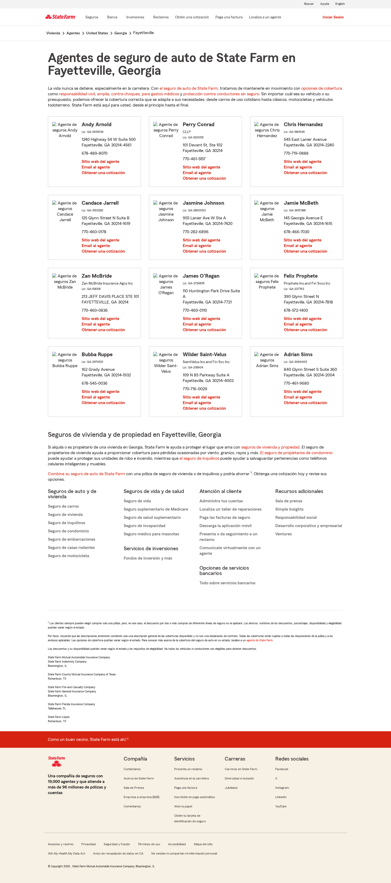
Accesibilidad (177, 844)
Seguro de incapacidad (144, 526)
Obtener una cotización (103, 173)
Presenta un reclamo (188, 769)
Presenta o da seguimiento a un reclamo (228, 537)
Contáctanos (132, 769)
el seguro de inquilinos (199, 458)
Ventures (283, 534)
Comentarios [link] (132, 806)
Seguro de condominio (68, 531)
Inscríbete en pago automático (194, 797)
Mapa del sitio (203, 844)
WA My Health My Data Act (66, 853)
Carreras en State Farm (241, 769)
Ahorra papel (183, 806)
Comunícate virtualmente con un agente (230, 551)
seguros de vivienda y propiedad (270, 447)
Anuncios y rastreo (60, 844)
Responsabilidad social (296, 517)
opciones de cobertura (321, 88)
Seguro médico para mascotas (151, 534)
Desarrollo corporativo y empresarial (308, 526)
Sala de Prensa (134, 787)
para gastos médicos (160, 94)
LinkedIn (280, 797)
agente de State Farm (260, 640)
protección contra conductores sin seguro (221, 94)
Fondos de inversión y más (148, 558)
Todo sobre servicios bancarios (227, 583)
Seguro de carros (63, 506)
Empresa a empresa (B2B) (141, 797)
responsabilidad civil (77, 94)
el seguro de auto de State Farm (189, 88)
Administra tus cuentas (221, 501)
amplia (103, 94)
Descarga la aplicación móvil (225, 526)
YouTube (280, 806)
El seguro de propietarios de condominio (296, 453)
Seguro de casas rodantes (71, 547)
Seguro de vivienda (65, 514)
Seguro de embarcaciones (71, 539)
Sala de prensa (288, 501)
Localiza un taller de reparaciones (230, 509)
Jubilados (231, 787)
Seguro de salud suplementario (152, 517)
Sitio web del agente (100, 161)
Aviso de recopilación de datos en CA (118, 853)
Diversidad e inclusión (239, 778)
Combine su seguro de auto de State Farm (86, 474)
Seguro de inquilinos (66, 523)
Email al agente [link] (96, 167)
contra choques (125, 94)
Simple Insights (289, 509)
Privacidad (88, 844)
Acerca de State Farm (139, 778)
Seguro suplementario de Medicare (156, 509)
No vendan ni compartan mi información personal (184, 853)
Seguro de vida (137, 501)
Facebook (281, 769)
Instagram (282, 787)
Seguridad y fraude (117, 844)
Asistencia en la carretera (191, 778)
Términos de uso (149, 844)
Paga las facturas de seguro (224, 517)
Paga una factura (185, 787)
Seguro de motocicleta (68, 556)
